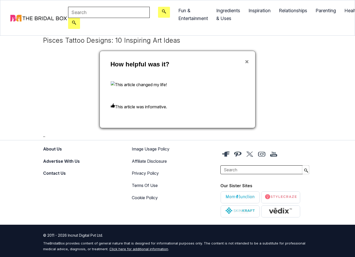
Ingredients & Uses (228, 14)
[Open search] (164, 12)
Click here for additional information (138, 249)
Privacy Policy (145, 173)
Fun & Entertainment (193, 14)
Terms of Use (145, 185)
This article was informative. (141, 106)
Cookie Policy (145, 197)
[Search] (74, 23)
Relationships (293, 10)
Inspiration (259, 10)
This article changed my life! (141, 84)
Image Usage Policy (150, 149)
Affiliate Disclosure (149, 161)
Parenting (325, 10)
